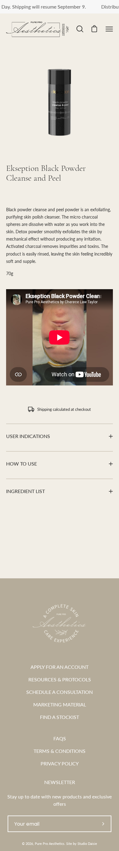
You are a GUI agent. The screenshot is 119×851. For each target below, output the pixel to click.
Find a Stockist (59, 716)
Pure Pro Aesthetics (49, 843)
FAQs (59, 738)
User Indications (28, 436)
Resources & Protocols (59, 679)
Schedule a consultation (59, 691)
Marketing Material (59, 704)
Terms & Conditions (59, 750)
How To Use (21, 463)
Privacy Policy (60, 763)
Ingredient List (25, 491)
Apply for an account (59, 666)
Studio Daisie (87, 843)
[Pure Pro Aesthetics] (40, 29)
